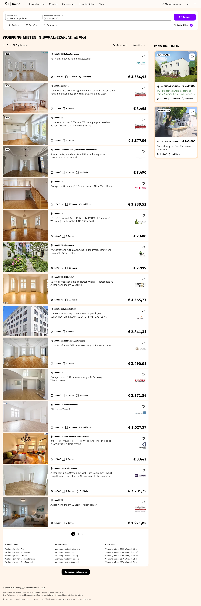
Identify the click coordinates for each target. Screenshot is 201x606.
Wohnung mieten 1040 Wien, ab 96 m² (121, 552)
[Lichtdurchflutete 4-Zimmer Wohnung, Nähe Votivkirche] (75, 353)
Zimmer (50, 25)
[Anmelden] (187, 4)
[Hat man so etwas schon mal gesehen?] (75, 66)
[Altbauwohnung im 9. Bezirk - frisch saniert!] (75, 512)
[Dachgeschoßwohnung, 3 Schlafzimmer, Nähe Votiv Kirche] (75, 193)
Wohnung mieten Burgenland (17, 552)
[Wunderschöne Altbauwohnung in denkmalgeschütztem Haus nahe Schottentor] (75, 257)
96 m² (32, 25)
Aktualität (137, 45)
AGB (73, 599)
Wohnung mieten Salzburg (66, 555)
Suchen (186, 17)
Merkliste (53, 4)
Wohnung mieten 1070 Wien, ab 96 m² (121, 562)
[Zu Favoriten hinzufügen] (143, 56)
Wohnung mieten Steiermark (67, 549)
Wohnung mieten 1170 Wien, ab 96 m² (121, 559)
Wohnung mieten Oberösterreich (19, 562)
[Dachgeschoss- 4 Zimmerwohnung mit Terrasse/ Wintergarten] (75, 384)
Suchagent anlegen (74, 572)
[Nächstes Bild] (43, 66)
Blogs (101, 4)
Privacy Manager (84, 599)
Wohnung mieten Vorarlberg (67, 559)
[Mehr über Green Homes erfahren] (192, 64)
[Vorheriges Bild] (7, 66)
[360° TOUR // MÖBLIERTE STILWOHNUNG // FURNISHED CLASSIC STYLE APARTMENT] (75, 448)
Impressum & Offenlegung (44, 599)
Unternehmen (68, 4)
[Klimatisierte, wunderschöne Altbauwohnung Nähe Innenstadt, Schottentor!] (75, 161)
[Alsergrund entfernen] (45, 18)
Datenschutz (63, 599)
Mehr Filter (184, 25)
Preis (14, 25)
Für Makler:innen (173, 4)
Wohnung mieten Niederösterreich (20, 559)
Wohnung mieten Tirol (64, 552)
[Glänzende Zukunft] (75, 416)
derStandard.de (9, 599)
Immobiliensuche (37, 4)
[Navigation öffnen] (194, 4)
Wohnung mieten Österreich (67, 562)
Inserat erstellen (86, 4)
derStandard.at (22, 599)
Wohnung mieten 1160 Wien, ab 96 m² (121, 555)
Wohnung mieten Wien (15, 549)
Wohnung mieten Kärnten (16, 555)
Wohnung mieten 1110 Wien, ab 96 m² (121, 549)
